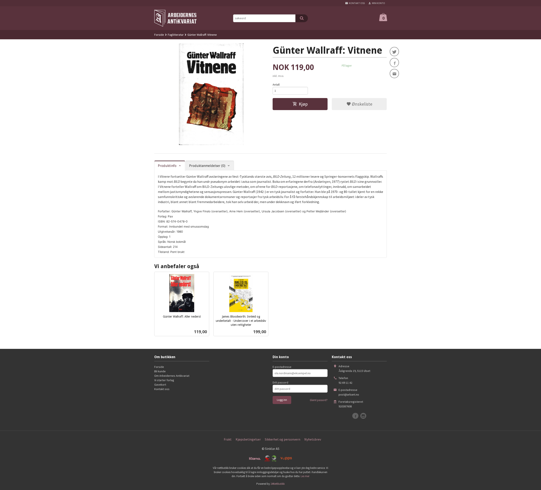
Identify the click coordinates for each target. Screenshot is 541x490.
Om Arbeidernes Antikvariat (171, 376)
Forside (159, 35)
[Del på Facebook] (394, 62)
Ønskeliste (361, 104)
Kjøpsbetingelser (248, 439)
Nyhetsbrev (312, 439)
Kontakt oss (161, 389)
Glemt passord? (319, 400)
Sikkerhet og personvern (282, 439)
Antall (276, 84)
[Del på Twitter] (394, 51)
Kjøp (303, 104)
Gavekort (160, 384)
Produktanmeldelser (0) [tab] (207, 166)
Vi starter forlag (164, 380)
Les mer (305, 476)
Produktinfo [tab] (167, 166)
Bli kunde (160, 371)
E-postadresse (282, 367)
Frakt (228, 439)
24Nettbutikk (277, 484)
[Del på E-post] (394, 73)
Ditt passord (280, 382)
